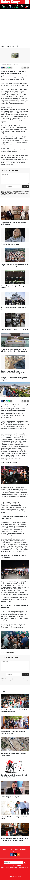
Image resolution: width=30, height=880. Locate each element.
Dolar (16, 5)
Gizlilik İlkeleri (23, 849)
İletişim (16, 849)
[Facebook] (2, 67)
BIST (10, 5)
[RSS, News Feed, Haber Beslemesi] (18, 854)
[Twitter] (4, 67)
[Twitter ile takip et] (15, 854)
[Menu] (27, 2)
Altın (3, 5)
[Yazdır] (11, 67)
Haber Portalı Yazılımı (16, 876)
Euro (22, 5)
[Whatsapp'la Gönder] (9, 67)
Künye (11, 849)
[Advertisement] (15, 29)
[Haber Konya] (10, 2)
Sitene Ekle (15, 851)
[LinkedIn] (6, 67)
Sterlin (27, 5)
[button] (22, 67)
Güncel (11, 12)
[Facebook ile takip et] (11, 854)
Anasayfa (5, 12)
